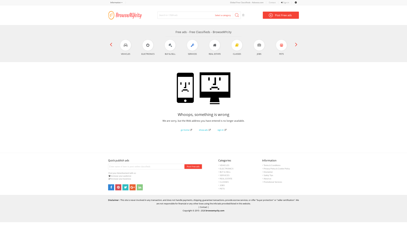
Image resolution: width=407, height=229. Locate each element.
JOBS (222, 185)
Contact (272, 2)
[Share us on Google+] (133, 187)
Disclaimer (268, 172)
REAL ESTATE (226, 179)
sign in (220, 129)
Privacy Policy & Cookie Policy (277, 169)
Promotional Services (273, 182)
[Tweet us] (125, 187)
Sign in (286, 2)
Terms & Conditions (272, 165)
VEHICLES (224, 165)
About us (267, 179)
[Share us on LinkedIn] (140, 187)
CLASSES (224, 182)
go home (185, 129)
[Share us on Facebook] (111, 187)
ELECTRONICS (226, 169)
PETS (222, 189)
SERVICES (224, 175)
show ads (203, 129)
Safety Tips (268, 175)
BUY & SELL (225, 172)
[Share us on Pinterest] (118, 187)
